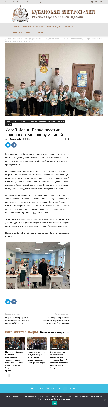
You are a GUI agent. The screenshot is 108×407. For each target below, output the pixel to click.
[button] (99, 26)
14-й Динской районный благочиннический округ (64, 38)
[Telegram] (92, 2)
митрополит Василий (13, 349)
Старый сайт (31, 2)
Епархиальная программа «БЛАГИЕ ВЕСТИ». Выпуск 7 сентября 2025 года (18, 320)
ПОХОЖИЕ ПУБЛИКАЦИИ (21, 332)
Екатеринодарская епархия (59, 27)
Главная (16, 27)
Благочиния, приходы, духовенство (27, 38)
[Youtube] (101, 2)
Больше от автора (52, 332)
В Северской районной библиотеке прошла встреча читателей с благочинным (56, 320)
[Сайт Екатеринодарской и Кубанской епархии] (54, 13)
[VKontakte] (96, 2)
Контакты (39, 33)
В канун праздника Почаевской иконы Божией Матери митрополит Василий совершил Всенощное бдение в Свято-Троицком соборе (59, 360)
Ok (54, 403)
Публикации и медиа (22, 33)
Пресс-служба (15, 139)
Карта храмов (43, 2)
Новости (8, 124)
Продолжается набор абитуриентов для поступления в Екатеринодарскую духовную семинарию (36, 357)
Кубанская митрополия (32, 27)
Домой (8, 38)
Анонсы (31, 349)
